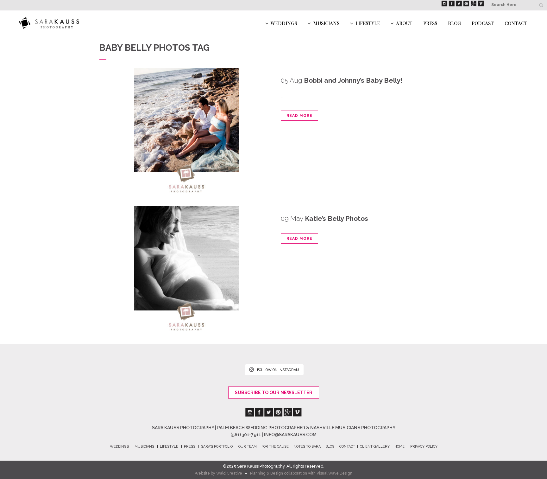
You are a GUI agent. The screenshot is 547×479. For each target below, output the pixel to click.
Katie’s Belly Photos (336, 218)
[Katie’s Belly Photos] (186, 268)
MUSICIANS (144, 446)
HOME (399, 446)
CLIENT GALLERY (375, 446)
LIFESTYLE (169, 446)
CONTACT (347, 446)
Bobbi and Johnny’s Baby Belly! (353, 80)
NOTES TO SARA (307, 446)
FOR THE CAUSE (275, 446)
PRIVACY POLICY (423, 446)
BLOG (330, 446)
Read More (299, 115)
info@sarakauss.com (290, 434)
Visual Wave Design (334, 473)
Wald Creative (229, 473)
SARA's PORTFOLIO (217, 446)
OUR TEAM (247, 446)
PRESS (189, 446)
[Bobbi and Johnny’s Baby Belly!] (186, 130)
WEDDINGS (119, 446)
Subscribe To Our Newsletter (273, 392)
